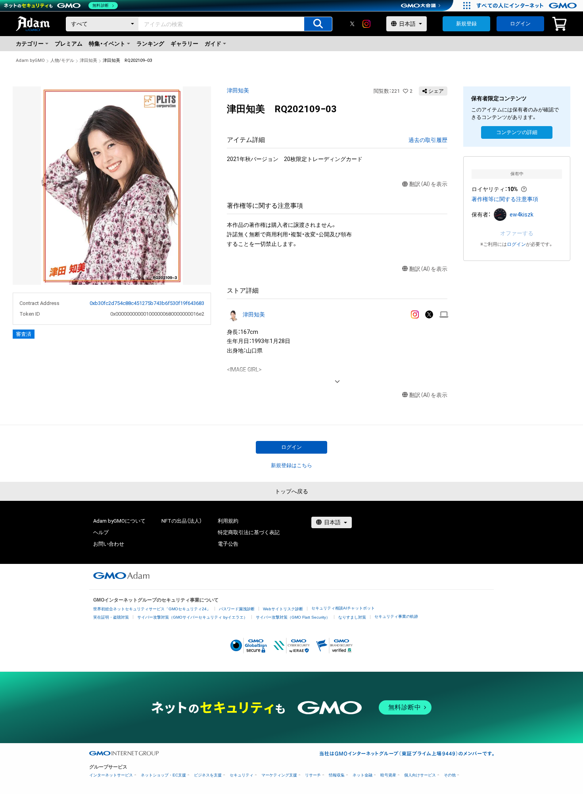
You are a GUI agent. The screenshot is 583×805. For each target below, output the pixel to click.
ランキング (150, 43)
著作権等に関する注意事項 (505, 199)
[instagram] (366, 24)
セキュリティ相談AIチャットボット (343, 608)
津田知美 (88, 60)
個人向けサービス (420, 775)
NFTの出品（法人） (181, 521)
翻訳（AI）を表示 (428, 184)
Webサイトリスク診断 (283, 609)
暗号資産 (388, 775)
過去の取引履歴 (427, 140)
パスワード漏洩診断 (237, 609)
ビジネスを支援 (208, 775)
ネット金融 (362, 775)
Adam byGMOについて (119, 521)
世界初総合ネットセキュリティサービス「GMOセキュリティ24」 (152, 609)
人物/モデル (62, 60)
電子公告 (228, 544)
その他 (450, 775)
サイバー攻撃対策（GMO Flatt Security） (293, 617)
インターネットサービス (111, 775)
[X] (352, 24)
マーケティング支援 (279, 775)
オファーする (516, 233)
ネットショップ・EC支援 (163, 775)
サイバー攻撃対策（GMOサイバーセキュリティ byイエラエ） (192, 617)
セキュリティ (241, 775)
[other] (444, 314)
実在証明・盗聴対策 (111, 617)
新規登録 (466, 24)
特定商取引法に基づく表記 (249, 532)
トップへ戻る (291, 491)
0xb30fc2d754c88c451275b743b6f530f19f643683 (147, 303)
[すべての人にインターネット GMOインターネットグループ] (527, 5)
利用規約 (228, 521)
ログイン (520, 24)
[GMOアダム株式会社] (121, 575)
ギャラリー (184, 43)
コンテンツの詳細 (516, 132)
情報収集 (337, 775)
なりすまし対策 (352, 617)
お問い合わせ (108, 544)
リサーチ (313, 775)
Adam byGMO (30, 60)
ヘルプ (101, 532)
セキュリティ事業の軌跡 (396, 616)
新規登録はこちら (291, 465)
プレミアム (68, 43)
